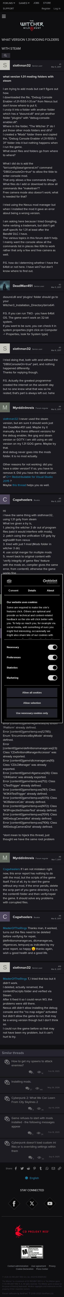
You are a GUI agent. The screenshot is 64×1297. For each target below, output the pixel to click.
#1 (56, 65)
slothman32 (22, 66)
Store (47, 2)
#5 (56, 500)
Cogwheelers (22, 500)
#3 (56, 349)
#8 (56, 858)
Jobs (36, 2)
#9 (56, 917)
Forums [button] (8, 3)
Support (8, 8)
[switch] (52, 657)
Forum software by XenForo (28, 1293)
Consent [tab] (13, 590)
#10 (56, 967)
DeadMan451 (22, 286)
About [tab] (50, 590)
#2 (56, 286)
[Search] (6, 55)
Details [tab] (32, 590)
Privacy (52, 1266)
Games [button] (23, 3)
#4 (56, 408)
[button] (4, 16)
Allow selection (32, 702)
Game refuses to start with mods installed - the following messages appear (32, 1122)
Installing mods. (21, 1081)
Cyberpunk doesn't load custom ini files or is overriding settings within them (33, 1147)
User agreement (38, 1266)
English (34, 1178)
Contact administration (18, 1266)
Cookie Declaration (24, 1269)
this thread (19, 485)
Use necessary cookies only (32, 713)
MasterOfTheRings (15, 928)
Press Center (42, 1269)
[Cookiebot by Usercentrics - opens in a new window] (43, 581)
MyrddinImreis (23, 408)
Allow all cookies (32, 692)
